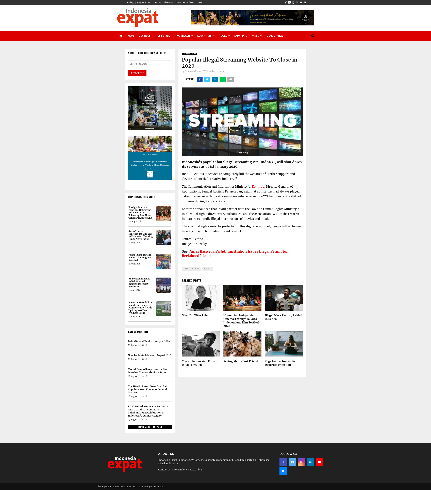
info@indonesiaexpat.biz (187, 469)
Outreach (183, 35)
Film (186, 269)
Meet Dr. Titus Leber (196, 315)
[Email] (283, 471)
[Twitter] (292, 462)
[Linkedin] (310, 462)
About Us (168, 2)
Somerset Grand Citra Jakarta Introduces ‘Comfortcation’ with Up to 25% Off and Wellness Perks (140, 307)
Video (255, 35)
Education (204, 35)
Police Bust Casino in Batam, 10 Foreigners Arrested (140, 258)
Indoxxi (207, 269)
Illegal (195, 269)
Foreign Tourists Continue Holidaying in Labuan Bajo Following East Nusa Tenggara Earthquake (140, 212)
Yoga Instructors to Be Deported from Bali (280, 363)
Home (158, 2)
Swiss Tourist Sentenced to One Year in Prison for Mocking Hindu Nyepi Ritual (140, 235)
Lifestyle (164, 35)
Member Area (275, 35)
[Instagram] (301, 462)
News (131, 35)
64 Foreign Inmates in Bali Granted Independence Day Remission (139, 282)
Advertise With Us (185, 2)
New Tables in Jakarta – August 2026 (149, 355)
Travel (222, 35)
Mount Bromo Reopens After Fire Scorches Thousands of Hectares (148, 371)
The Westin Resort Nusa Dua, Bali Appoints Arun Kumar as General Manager (148, 389)
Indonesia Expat (193, 71)
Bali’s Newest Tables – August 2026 (149, 341)
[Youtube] (319, 462)
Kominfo (258, 186)
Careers (201, 2)
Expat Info (240, 35)
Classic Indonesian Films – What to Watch (200, 363)
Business (144, 35)
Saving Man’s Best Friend (240, 361)
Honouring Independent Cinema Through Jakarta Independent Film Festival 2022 (241, 321)
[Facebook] (283, 462)
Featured (186, 54)
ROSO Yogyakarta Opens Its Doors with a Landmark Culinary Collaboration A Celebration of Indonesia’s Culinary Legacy (148, 411)
